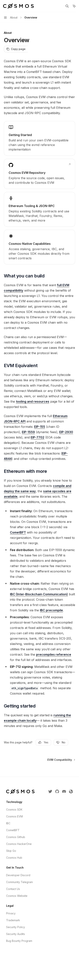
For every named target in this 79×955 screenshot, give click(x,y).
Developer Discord (18, 875)
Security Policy (15, 927)
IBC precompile (51, 610)
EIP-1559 (28, 432)
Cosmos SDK (14, 809)
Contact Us (13, 889)
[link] (39, 138)
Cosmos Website (16, 895)
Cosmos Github (15, 837)
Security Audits (15, 934)
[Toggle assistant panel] (74, 6)
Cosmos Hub (14, 857)
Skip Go (11, 850)
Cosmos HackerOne (19, 843)
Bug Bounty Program (19, 940)
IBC (8, 823)
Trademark (13, 920)
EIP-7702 (37, 437)
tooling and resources (32, 401)
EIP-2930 (66, 432)
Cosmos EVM (14, 816)
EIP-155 (39, 427)
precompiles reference (53, 654)
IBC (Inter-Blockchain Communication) (39, 594)
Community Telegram (19, 882)
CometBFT (18, 532)
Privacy (11, 913)
